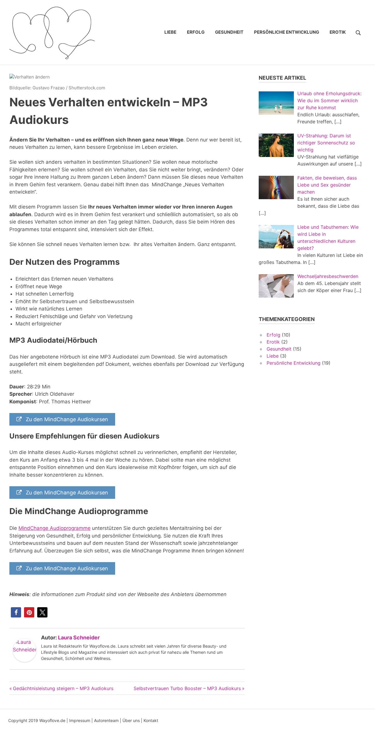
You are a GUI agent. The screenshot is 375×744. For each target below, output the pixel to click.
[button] (16, 612)
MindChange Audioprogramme (54, 528)
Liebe (170, 32)
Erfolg (195, 32)
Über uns (131, 720)
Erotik (338, 32)
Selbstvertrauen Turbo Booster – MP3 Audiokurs (187, 688)
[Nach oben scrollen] (364, 733)
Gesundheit (229, 32)
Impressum (79, 720)
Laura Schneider (79, 637)
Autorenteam (106, 720)
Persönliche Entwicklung (286, 32)
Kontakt (151, 720)
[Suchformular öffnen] (358, 32)
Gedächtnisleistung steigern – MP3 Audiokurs (63, 688)
